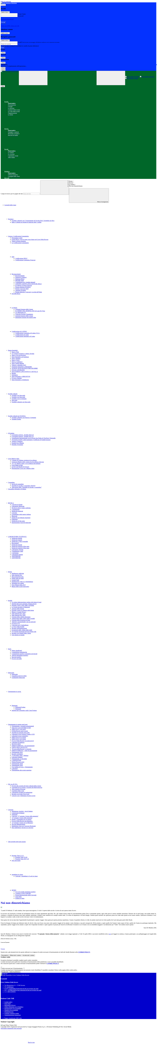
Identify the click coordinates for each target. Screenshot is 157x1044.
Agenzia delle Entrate (18, 608)
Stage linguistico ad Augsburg (20, 357)
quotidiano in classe (17, 874)
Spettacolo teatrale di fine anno (20, 546)
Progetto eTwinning (17, 444)
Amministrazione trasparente (12, 1015)
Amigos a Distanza (17, 441)
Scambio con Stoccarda (18, 395)
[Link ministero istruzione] (9, 3)
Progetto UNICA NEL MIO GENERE (23, 605)
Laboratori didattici (17, 757)
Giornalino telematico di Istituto (17, 489)
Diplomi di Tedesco (21, 277)
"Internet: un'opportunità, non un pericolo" (24, 622)
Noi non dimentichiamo (18, 824)
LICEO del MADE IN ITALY (20, 467)
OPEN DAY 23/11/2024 (19, 739)
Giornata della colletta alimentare (21, 617)
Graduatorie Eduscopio (18, 677)
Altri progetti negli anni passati (17, 841)
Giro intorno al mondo (18, 635)
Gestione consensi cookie (11, 1013)
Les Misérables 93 (20, 312)
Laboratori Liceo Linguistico (20, 736)
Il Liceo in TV (16, 623)
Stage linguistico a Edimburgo (20, 380)
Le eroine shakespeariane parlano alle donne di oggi (26, 602)
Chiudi (3, 52)
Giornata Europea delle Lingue (24, 309)
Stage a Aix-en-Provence (19, 355)
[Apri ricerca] (110, 78)
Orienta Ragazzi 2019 (18, 762)
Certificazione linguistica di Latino (25, 336)
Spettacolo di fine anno (18, 521)
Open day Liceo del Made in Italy (21, 727)
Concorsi (11, 809)
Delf (13, 257)
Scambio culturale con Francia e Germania (24, 417)
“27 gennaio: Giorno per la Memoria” (22, 823)
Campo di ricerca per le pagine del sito (12, 194)
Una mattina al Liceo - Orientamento (22, 767)
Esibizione (15, 519)
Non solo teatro (16, 860)
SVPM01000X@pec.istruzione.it (24, 990)
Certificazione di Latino (22, 334)
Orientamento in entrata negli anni (18, 724)
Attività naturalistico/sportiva (20, 655)
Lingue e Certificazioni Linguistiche (18, 236)
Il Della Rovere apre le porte (20, 731)
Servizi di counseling (18, 484)
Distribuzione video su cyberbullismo (22, 581)
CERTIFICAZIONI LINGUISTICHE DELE (28, 284)
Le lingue (14, 307)
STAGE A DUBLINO (18, 370)
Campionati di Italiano (18, 813)
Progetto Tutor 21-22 (18, 855)
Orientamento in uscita (14, 691)
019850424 (10, 987)
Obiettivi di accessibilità (11, 1010)
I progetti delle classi (10, 205)
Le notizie (72, 184)
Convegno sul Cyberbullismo (20, 625)
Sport (9, 649)
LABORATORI (16, 760)
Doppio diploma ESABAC (23, 287)
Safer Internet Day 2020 (18, 615)
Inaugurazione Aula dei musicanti (21, 522)
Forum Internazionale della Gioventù (25, 895)
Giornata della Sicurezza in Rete (21, 620)
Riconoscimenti (16, 274)
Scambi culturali (13, 394)
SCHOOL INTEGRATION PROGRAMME (25, 368)
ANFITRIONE (16, 556)
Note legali (7, 1003)
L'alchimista (15, 553)
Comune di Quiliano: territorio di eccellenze (24, 460)
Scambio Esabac (16, 419)
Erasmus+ (11, 219)
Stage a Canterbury (17, 362)
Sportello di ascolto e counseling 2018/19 (23, 485)
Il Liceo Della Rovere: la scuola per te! (23, 741)
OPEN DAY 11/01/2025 (19, 729)
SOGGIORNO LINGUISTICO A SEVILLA (25, 371)
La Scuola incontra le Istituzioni (21, 607)
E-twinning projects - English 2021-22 (23, 436)
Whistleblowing (8, 1012)
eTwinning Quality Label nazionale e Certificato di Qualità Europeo (31, 440)
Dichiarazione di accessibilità (12, 1008)
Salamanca (15, 375)
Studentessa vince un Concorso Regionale (24, 826)
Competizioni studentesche (19, 652)
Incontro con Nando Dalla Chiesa (21, 633)
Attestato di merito (20, 290)
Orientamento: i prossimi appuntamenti (23, 726)
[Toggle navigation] (33, 78)
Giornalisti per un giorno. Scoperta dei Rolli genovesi (27, 787)
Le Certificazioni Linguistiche (20, 243)
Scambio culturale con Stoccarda (21, 402)
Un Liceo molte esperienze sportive (25, 892)
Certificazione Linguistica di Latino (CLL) (27, 333)
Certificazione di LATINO (19, 331)
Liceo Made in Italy (14, 458)
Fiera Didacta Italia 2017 (19, 585)
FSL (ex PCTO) (13, 784)
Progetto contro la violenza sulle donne (23, 610)
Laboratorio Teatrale (17, 549)
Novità (71, 183)
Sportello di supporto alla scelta (21, 732)
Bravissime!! (15, 543)
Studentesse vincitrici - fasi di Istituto (22, 811)
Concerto (14, 513)
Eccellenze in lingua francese (23, 285)
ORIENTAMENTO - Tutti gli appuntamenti (24, 750)
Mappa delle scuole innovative (20, 586)
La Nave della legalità (18, 626)
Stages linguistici (13, 350)
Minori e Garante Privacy (19, 612)
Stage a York (15, 352)
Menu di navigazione (102, 201)
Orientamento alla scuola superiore (21, 770)
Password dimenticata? (7, 19)
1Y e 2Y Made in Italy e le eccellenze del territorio (26, 463)
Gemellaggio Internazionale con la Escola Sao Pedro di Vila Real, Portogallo (34, 438)
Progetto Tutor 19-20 (21, 857)
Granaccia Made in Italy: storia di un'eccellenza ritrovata (28, 462)
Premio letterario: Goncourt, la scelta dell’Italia (28, 292)
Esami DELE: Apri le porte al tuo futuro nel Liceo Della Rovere (30, 239)
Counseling (11, 482)
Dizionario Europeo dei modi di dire (25, 317)
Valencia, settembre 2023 (19, 365)
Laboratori (15, 768)
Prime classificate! (17, 650)
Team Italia (18, 896)
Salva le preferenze (15, 972)
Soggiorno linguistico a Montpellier (22, 366)
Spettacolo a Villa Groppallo (20, 541)
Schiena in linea (19, 898)
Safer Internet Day (17, 575)
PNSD (10, 572)
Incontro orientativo (17, 754)
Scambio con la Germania (19, 398)
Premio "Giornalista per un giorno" (22, 819)
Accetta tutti (28, 955)
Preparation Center (17, 238)
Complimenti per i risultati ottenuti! (25, 282)
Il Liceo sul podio (17, 658)
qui (110, 934)
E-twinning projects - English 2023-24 (23, 435)
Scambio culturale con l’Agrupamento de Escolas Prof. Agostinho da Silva (33, 220)
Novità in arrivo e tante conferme (21, 508)
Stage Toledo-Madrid (18, 363)
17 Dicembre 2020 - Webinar (20, 755)
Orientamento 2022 (17, 752)
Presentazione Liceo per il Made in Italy (23, 468)
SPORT (14, 890)
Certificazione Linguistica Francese (25, 260)
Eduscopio (11, 672)
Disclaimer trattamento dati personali (11, 1028)
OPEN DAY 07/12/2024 (19, 737)
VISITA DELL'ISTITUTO (19, 747)
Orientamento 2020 (17, 765)
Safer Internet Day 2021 (18, 613)
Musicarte (14, 516)
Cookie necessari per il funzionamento (12, 968)
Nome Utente (22, 14)
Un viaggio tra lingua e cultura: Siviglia (23, 353)
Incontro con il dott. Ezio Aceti (20, 794)
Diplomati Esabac (20, 707)
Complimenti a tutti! (17, 551)
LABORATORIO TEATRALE (17, 536)
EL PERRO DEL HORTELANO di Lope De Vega (30, 311)
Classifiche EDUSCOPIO (19, 676)
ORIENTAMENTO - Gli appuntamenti (23, 745)
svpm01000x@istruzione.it (23, 988)
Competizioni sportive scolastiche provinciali (24, 654)
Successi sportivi (16, 657)
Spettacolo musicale (17, 511)
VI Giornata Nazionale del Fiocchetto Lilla (24, 631)
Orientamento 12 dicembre (19, 759)
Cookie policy (8, 1002)
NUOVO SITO (16, 744)
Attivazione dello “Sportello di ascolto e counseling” (27, 487)
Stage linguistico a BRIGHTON (21, 376)
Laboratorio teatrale (17, 554)
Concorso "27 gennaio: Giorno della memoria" (25, 816)
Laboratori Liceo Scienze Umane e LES (23, 734)
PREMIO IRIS (19, 280)
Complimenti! (16, 509)
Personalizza (4, 955)
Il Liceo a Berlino (17, 378)
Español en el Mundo (18, 443)
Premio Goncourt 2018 (21, 289)
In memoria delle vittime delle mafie (22, 630)
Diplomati (15, 705)
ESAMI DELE (16, 293)
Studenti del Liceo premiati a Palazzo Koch (24, 604)
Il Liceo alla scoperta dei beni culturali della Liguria (26, 786)
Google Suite (15, 580)
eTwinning (11, 433)
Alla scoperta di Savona (18, 789)
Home (71, 181)
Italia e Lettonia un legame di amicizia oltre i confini (26, 222)
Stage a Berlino (16, 358)
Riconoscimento (20, 275)
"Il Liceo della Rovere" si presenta (21, 749)
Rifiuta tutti (15, 955)
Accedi (3, 5)
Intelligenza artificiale (18, 573)
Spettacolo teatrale (17, 538)
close (2, 86)
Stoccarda (14, 400)
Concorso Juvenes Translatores (24, 314)
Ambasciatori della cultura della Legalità (23, 618)
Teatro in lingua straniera (19, 241)
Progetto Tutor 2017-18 (22, 859)
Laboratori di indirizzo (18, 742)
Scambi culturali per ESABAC (17, 416)
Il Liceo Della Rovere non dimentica (22, 821)
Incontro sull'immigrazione (19, 628)
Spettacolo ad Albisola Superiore (21, 517)
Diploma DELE (19, 279)
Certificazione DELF (21, 258)
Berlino (14, 373)
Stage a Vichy (16, 360)
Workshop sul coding (18, 583)
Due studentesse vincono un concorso (22, 827)
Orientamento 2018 (17, 763)
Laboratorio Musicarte (18, 506)
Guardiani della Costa (18, 791)
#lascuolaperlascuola (17, 577)
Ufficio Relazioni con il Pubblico (13, 1007)
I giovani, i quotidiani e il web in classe (26, 876)
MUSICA (11, 503)
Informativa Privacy (10, 1005)
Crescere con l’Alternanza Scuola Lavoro (23, 795)
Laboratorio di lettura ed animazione (22, 792)
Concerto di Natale (17, 504)
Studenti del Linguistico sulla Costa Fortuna (24, 710)
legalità (10, 600)
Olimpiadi (14, 814)
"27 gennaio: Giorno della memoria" (22, 818)
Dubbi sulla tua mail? (18, 578)
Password (20, 16)
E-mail (20, 42)
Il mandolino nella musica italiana (21, 514)
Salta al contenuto (6, 1)
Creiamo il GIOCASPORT (23, 893)
